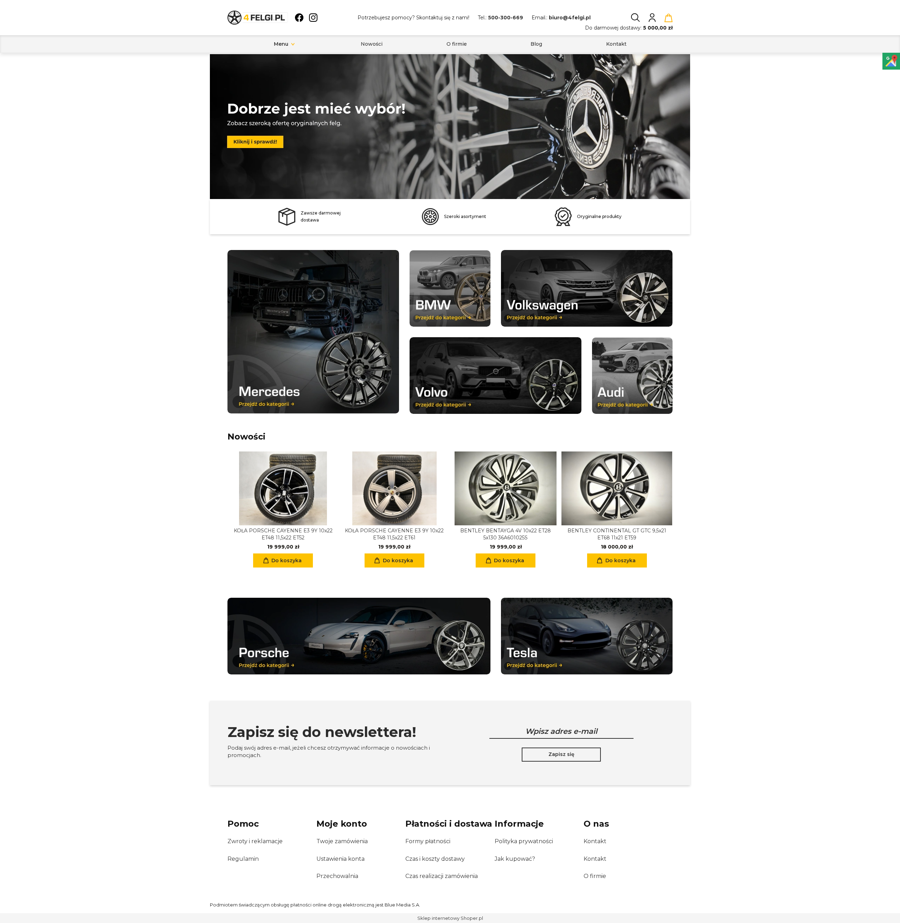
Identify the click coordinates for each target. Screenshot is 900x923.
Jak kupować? (515, 858)
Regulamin (243, 858)
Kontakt (595, 841)
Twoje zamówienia (342, 841)
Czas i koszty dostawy (435, 858)
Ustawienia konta (340, 858)
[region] (450, 126)
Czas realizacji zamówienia (441, 876)
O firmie (595, 876)
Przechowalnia (337, 876)
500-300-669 (505, 17)
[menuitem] (281, 44)
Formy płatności (427, 841)
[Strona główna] (257, 18)
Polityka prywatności (524, 841)
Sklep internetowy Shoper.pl (450, 918)
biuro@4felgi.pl (570, 17)
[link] (450, 124)
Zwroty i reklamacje (255, 841)
